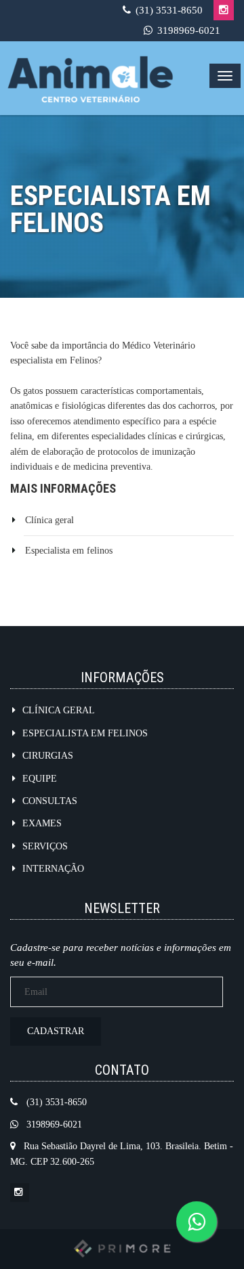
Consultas (49, 801)
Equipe (39, 779)
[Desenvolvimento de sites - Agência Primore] (122, 1248)
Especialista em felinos (69, 551)
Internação (53, 869)
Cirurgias (47, 756)
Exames (42, 823)
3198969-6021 (188, 30)
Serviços (45, 846)
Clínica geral (49, 520)
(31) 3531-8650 (169, 10)
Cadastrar (55, 1031)
